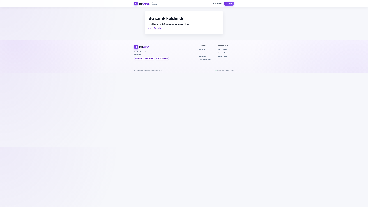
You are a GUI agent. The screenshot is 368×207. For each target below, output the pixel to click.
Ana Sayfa (202, 49)
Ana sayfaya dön (154, 28)
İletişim (201, 63)
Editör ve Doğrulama (205, 59)
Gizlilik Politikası (222, 52)
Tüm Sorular (202, 52)
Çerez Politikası (222, 56)
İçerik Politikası (222, 49)
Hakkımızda (202, 56)
